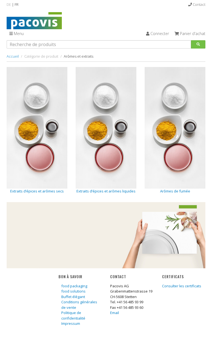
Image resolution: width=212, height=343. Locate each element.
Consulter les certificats (181, 285)
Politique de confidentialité (73, 315)
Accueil (13, 56)
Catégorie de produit (41, 56)
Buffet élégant (73, 296)
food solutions (73, 291)
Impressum (70, 323)
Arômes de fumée (175, 191)
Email (114, 312)
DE (9, 4)
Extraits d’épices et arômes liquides (106, 191)
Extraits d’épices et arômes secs (37, 191)
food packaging (74, 285)
